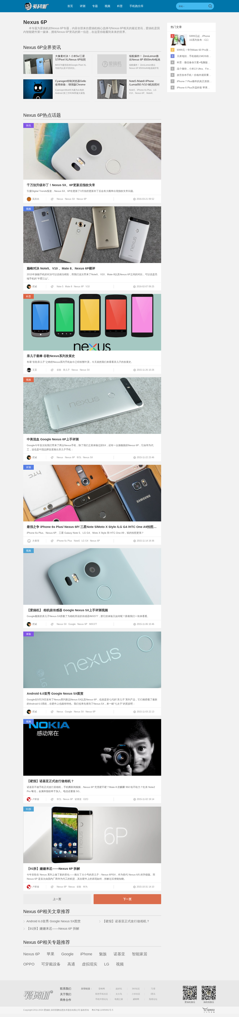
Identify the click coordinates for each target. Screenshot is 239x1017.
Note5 (77, 540)
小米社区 (136, 994)
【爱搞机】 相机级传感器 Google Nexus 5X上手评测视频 (67, 610)
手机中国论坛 (101, 999)
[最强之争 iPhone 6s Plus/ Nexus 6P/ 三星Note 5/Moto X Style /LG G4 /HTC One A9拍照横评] (92, 520)
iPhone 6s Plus (64, 540)
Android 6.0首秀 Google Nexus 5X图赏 (55, 693)
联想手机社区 (101, 994)
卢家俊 (35, 799)
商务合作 (65, 999)
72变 (153, 988)
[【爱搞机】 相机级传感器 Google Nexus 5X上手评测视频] (92, 603)
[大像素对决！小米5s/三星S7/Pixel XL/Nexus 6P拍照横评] (38, 64)
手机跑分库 (136, 6)
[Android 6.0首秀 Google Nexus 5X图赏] (92, 687)
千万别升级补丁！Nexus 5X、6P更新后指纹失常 (61, 185)
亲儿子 (66, 370)
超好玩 (119, 988)
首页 (70, 6)
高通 (71, 964)
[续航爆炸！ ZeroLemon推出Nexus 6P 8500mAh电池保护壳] (112, 64)
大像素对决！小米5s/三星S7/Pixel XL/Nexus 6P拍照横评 (70, 59)
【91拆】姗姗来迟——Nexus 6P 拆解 (53, 868)
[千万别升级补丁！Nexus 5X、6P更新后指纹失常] (92, 178)
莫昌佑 (35, 199)
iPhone (86, 954)
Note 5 (60, 286)
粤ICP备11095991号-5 (102, 1010)
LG (106, 964)
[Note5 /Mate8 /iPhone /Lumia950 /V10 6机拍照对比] (112, 89)
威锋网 (136, 999)
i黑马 (153, 994)
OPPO (28, 964)
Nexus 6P (82, 199)
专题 (95, 6)
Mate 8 (68, 286)
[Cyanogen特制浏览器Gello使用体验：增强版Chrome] (38, 89)
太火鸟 (119, 994)
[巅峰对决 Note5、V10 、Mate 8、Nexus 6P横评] (92, 262)
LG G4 (85, 540)
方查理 (35, 540)
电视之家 (119, 999)
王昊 (34, 370)
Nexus (60, 199)
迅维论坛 (153, 999)
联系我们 (65, 988)
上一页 (57, 899)
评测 (82, 6)
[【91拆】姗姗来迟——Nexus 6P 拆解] (92, 862)
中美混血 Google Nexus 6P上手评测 (53, 439)
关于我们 (65, 994)
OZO (85, 799)
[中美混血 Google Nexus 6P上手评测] (92, 432)
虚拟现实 (89, 964)
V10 (88, 286)
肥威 (34, 286)
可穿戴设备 (51, 964)
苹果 (50, 954)
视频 (107, 6)
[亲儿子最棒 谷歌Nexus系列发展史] (92, 349)
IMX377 (93, 624)
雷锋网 (102, 988)
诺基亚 (78, 799)
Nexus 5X (70, 199)
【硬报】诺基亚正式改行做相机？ (50, 781)
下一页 (127, 899)
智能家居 (139, 954)
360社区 (136, 988)
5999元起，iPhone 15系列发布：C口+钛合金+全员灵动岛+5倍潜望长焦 (200, 38)
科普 (120, 6)
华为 (79, 457)
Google (72, 624)
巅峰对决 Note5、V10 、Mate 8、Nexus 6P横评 (61, 268)
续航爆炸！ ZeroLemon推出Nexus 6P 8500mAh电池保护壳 (144, 59)
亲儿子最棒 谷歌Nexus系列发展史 (51, 356)
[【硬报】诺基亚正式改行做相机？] (92, 774)
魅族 (103, 954)
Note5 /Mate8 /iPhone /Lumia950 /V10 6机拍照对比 (144, 84)
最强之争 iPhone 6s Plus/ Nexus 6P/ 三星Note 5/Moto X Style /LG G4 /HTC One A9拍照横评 (93, 527)
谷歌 (59, 370)
